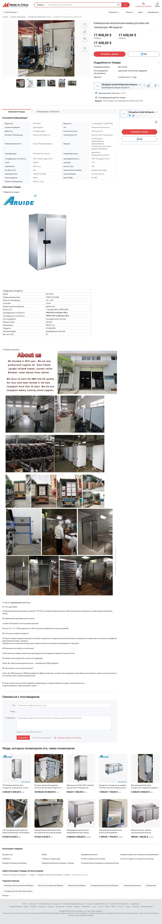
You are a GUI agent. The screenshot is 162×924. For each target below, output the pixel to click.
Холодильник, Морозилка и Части (39, 17)
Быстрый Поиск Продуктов (119, 904)
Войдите (98, 100)
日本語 (107, 906)
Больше (5, 895)
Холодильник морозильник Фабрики (104, 885)
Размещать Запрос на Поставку (67, 738)
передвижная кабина (89, 854)
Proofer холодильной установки (93, 859)
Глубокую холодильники (51, 859)
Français (50, 906)
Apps (140, 12)
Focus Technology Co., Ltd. (79, 911)
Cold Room (6, 859)
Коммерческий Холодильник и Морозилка (67, 17)
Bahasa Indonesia (147, 906)
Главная (5, 17)
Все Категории (11, 12)
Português (42, 906)
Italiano (69, 906)
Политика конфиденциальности (73, 904)
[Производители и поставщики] (15, 4)
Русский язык (60, 906)
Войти (157, 6)
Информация (135, 904)
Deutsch (77, 906)
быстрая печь (7, 854)
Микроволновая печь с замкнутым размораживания (140, 854)
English (26, 906)
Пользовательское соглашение (49, 904)
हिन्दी (113, 906)
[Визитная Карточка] (156, 122)
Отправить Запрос (109, 54)
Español (33, 906)
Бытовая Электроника (18, 17)
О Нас (25, 904)
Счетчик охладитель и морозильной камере (137, 859)
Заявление (32, 904)
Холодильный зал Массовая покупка (18, 891)
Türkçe (128, 906)
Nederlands (86, 906)
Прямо (44, 854)
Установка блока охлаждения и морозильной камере (100, 863)
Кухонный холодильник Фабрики (50, 885)
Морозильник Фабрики (77, 885)
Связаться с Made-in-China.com (97, 904)
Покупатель (113, 12)
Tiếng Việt (135, 906)
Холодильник (151, 885)
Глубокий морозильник (132, 885)
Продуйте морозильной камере (14, 863)
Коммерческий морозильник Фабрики (18, 885)
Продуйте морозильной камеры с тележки (58, 863)
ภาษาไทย (120, 906)
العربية (94, 906)
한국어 (100, 906)
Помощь (129, 12)
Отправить (23, 737)
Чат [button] (145, 54)
